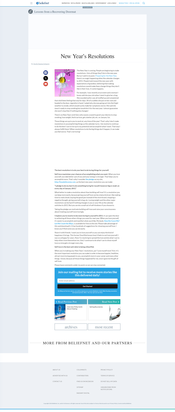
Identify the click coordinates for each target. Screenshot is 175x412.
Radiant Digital (83, 393)
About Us (56, 370)
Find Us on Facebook (85, 381)
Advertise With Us (60, 376)
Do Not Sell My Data (109, 381)
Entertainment (101, 3)
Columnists (87, 7)
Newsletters (123, 3)
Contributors (82, 376)
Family (111, 3)
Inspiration (66, 3)
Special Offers (134, 3)
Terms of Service (108, 376)
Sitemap (80, 387)
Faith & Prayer (75, 3)
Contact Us (57, 381)
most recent (104, 326)
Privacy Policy (107, 370)
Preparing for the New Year (105, 76)
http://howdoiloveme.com (65, 182)
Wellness (88, 3)
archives (71, 326)
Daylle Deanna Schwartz (41, 64)
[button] (143, 3)
